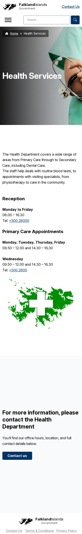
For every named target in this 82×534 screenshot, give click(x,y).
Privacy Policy (66, 530)
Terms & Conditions (39, 530)
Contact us (17, 455)
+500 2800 (18, 270)
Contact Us (71, 6)
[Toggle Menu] (8, 20)
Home (14, 33)
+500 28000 (19, 220)
